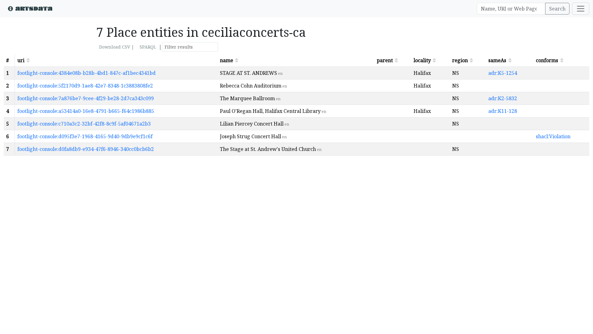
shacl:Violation (553, 136)
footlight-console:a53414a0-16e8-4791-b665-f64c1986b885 (85, 111)
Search (557, 8)
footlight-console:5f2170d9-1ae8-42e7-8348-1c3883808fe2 (85, 85)
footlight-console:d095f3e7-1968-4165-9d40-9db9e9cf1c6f (85, 136)
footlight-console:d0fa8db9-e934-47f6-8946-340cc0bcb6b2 (85, 149)
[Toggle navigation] (580, 8)
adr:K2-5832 (502, 98)
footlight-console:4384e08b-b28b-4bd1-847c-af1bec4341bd (86, 73)
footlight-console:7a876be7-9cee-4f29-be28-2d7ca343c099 (85, 98)
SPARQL (148, 47)
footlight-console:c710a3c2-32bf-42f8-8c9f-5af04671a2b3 (84, 123)
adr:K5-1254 (502, 73)
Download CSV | (116, 47)
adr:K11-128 (502, 111)
